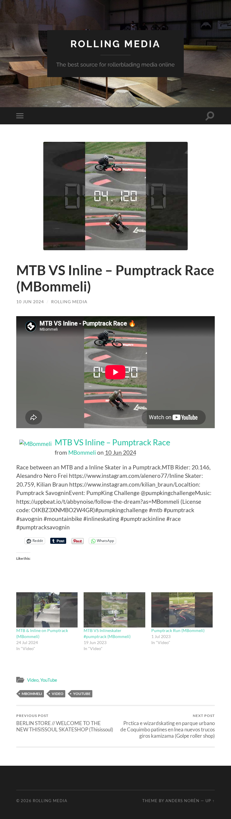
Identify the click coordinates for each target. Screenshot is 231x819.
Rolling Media (115, 43)
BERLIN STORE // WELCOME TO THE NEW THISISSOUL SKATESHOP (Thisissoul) (64, 723)
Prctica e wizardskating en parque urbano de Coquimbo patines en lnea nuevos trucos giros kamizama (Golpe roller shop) (167, 726)
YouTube (48, 680)
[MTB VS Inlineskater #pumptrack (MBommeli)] (114, 609)
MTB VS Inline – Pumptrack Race (112, 442)
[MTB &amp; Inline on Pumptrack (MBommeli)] (47, 609)
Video (32, 680)
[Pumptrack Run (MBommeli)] (182, 609)
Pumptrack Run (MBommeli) (178, 630)
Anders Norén (182, 800)
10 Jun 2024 (30, 301)
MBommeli (82, 452)
